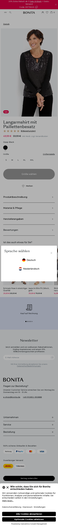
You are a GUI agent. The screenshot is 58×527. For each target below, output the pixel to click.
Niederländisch (31, 269)
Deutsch (31, 260)
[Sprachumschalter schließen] (51, 253)
